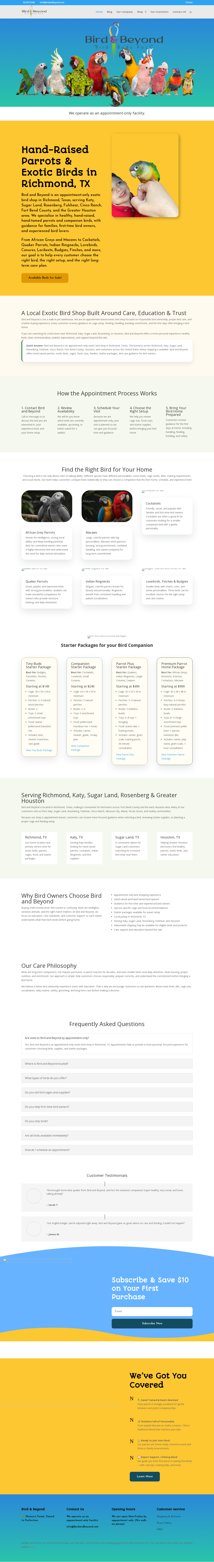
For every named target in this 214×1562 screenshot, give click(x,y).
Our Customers (159, 12)
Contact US (179, 12)
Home (99, 12)
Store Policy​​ (164, 1523)
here (32, 1546)
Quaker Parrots (37, 581)
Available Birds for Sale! (44, 277)
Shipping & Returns (168, 1516)
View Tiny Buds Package (39, 750)
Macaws (91, 532)
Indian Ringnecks (98, 581)
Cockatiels (153, 503)
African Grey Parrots (40, 532)
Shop (140, 12)
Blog (109, 12)
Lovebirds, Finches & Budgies (167, 581)
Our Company (125, 12)
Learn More (145, 1476)
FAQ (159, 1529)
